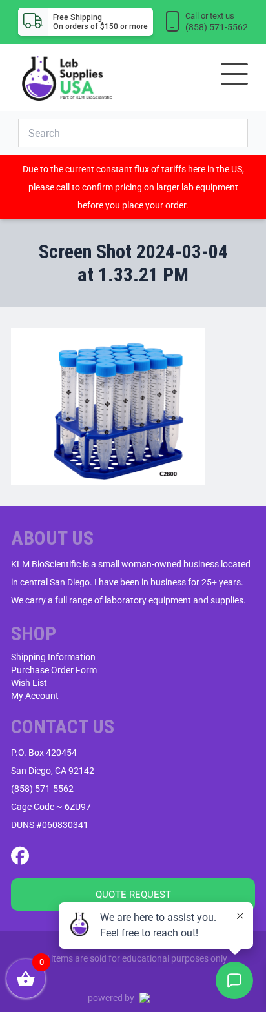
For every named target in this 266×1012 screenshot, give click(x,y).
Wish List (29, 683)
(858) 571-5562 (42, 789)
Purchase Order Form (54, 670)
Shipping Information (53, 657)
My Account (35, 696)
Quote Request (133, 894)
